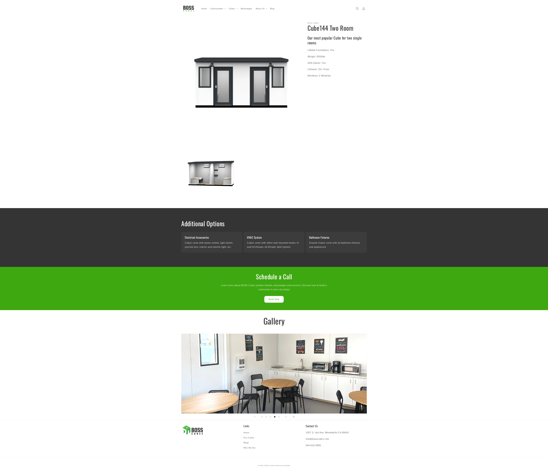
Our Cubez (248, 437)
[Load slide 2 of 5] (266, 417)
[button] (218, 9)
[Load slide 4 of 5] (275, 417)
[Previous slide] (255, 417)
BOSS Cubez (269, 465)
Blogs (246, 442)
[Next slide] (286, 417)
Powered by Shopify (282, 465)
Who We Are (249, 448)
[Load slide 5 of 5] (279, 417)
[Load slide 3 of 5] (270, 417)
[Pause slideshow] (293, 417)
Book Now (274, 299)
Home (246, 432)
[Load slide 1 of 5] (262, 417)
